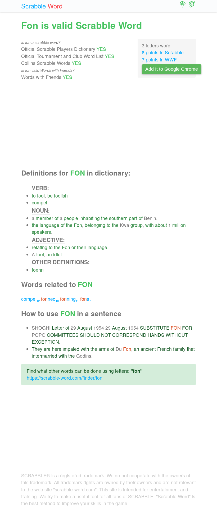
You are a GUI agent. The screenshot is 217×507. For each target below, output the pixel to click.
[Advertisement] (108, 125)
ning (69, 298)
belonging (95, 225)
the (104, 218)
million (179, 225)
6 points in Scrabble (163, 52)
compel (39, 202)
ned (50, 298)
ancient (148, 349)
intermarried (44, 355)
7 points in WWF (159, 59)
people (71, 218)
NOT (106, 334)
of (56, 218)
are (47, 349)
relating (39, 247)
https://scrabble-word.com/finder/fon (64, 377)
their (81, 247)
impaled (71, 349)
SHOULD (90, 334)
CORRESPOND (129, 334)
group (136, 225)
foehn (38, 269)
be (50, 195)
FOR (187, 327)
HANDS (156, 334)
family (179, 349)
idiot (57, 254)
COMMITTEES (63, 334)
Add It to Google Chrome (171, 69)
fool (41, 195)
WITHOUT (177, 334)
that (191, 349)
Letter (58, 327)
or (73, 247)
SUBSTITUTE (154, 327)
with (149, 225)
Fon (78, 225)
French (164, 349)
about (161, 225)
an (49, 254)
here (56, 349)
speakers (41, 231)
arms (103, 349)
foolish (61, 195)
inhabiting (89, 218)
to (34, 195)
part (133, 218)
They (37, 349)
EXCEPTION (45, 341)
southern (118, 218)
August (84, 327)
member (44, 218)
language (49, 225)
